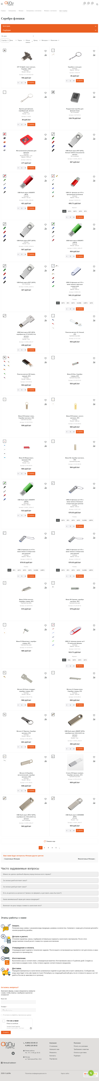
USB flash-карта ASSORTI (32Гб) (26, 500)
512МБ (79, 303)
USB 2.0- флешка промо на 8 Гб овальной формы (74, 642)
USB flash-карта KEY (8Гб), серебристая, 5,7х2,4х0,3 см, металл (26, 334)
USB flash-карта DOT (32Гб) (26, 240)
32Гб (69, 211)
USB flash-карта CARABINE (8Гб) (75, 816)
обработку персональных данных (21, 1015)
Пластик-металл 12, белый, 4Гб (74, 333)
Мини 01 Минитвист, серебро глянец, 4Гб (26, 642)
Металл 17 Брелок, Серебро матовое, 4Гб (26, 732)
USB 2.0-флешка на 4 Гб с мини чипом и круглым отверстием (74, 284)
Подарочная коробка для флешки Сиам (74, 110)
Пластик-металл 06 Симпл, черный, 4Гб (26, 375)
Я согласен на (17, 1015)
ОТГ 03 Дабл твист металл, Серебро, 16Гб (26, 68)
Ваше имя (4, 998)
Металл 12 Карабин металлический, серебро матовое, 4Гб (26, 775)
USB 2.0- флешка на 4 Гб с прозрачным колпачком (75, 193)
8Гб (85, 211)
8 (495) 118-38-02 (31, 1045)
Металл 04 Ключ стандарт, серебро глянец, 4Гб (26, 690)
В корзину (31, 82)
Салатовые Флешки (12, 859)
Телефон (4, 1006)
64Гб (74, 211)
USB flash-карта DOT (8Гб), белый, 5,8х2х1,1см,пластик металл (74, 152)
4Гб (58, 303)
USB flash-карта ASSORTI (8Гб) (26, 193)
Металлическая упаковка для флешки (26, 151)
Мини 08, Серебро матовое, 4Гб (74, 459)
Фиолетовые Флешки (86, 859)
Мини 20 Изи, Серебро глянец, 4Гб (74, 375)
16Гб (80, 211)
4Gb (64, 211)
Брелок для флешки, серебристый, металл (26, 110)
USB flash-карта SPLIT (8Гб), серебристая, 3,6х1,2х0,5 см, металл (26, 817)
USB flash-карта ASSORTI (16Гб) (74, 241)
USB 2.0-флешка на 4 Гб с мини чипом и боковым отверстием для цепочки (74, 501)
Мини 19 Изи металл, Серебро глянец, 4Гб (26, 600)
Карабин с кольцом (74, 67)
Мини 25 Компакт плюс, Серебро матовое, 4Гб (26, 417)
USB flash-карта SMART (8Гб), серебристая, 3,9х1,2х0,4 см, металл (75, 733)
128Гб (85, 303)
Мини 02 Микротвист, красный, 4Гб (26, 459)
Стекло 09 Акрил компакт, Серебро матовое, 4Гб (75, 774)
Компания (53, 1043)
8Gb (64, 660)
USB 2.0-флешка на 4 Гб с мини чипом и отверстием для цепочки (26, 551)
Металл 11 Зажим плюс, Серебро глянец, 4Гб (75, 690)
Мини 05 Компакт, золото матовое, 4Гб (74, 417)
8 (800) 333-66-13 (31, 1043)
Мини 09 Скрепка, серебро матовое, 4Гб (75, 600)
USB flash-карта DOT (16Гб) (26, 282)
